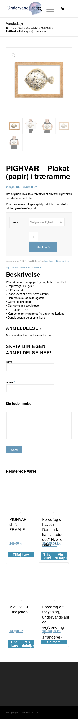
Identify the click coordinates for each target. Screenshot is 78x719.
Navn (10, 361)
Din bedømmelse (18, 403)
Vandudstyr (14, 23)
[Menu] (48, 8)
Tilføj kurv (21, 554)
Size (15, 222)
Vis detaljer (61, 556)
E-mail (10, 382)
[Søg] (38, 8)
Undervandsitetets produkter (26, 267)
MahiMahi (49, 261)
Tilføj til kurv (43, 247)
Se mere (54, 642)
